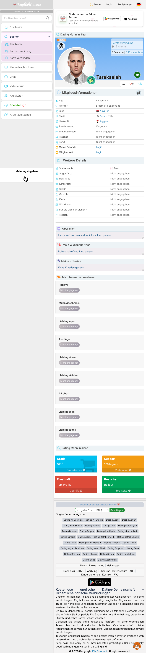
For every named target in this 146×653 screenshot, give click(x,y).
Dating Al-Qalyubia (73, 519)
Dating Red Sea (72, 554)
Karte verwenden (20, 57)
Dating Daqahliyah (127, 525)
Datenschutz (119, 570)
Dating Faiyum (87, 531)
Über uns (105, 570)
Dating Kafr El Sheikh (103, 537)
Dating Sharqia (90, 554)
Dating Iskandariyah (127, 531)
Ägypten (104, 110)
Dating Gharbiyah (106, 531)
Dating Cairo (109, 525)
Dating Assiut (112, 519)
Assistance (137, 645)
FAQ (115, 574)
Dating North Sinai (96, 548)
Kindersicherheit (90, 574)
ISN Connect (99, 651)
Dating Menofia (112, 542)
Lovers (29, 4)
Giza (102, 116)
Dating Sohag (107, 554)
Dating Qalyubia (116, 548)
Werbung (92, 570)
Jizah (109, 116)
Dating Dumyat (69, 531)
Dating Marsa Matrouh (90, 542)
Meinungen (113, 565)
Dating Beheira (92, 525)
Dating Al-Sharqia (94, 519)
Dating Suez (89, 559)
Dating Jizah (84, 537)
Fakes (92, 565)
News (83, 565)
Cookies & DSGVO (73, 570)
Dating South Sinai (126, 554)
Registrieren (125, 4)
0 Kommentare (134, 52)
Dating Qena (132, 548)
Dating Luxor (70, 542)
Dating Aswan (129, 519)
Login (109, 4)
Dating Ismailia (68, 537)
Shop (101, 565)
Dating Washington (107, 559)
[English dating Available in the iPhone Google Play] (99, 580)
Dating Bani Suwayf (72, 525)
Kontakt (106, 574)
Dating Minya (129, 542)
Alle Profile (16, 44)
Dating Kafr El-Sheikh (128, 537)
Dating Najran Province (72, 548)
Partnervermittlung (21, 51)
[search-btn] (47, 18)
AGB (131, 570)
